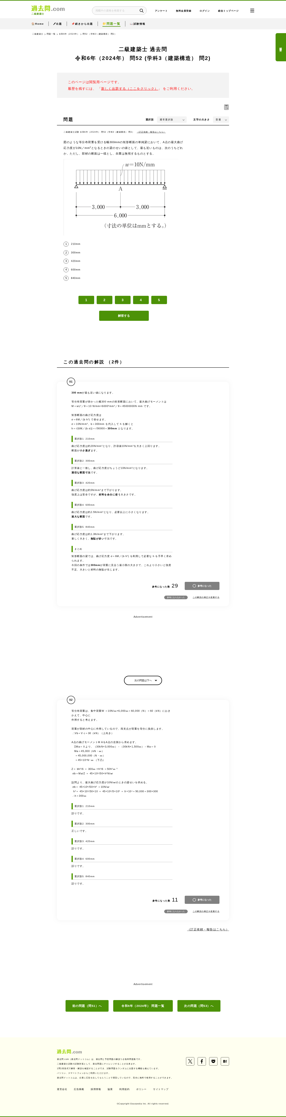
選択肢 (150, 119)
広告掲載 (79, 1089)
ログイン (205, 11)
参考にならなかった (176, 597)
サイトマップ (160, 1089)
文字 (201, 119)
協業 (110, 1089)
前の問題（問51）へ (87, 1006)
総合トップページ (228, 11)
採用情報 (96, 1089)
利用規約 (124, 1089)
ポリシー (141, 1089)
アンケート (161, 11)
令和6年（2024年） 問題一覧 (142, 1006)
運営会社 (62, 1089)
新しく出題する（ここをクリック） (129, 88)
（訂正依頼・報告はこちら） (151, 132)
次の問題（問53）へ (199, 1006)
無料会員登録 (183, 11)
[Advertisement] (143, 642)
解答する (124, 315)
